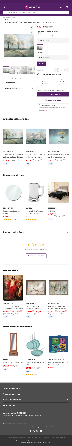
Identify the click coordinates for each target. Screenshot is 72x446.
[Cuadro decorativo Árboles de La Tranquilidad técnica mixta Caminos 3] (18, 70)
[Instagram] (37, 431)
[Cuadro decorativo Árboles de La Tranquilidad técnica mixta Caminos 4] (24, 70)
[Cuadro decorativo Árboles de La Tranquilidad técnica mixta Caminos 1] (6, 70)
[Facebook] (30, 431)
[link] (13, 144)
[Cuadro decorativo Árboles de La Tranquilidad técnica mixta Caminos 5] (30, 70)
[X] (34, 431)
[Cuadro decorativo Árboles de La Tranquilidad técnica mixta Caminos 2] (12, 70)
